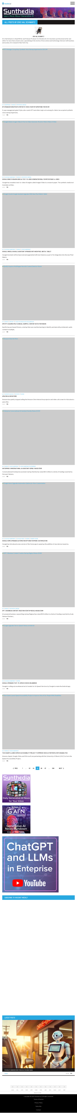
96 (41, 768)
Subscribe (38, 1106)
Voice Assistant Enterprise (28, 466)
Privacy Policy (39, 1102)
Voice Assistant (26, 249)
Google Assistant (10, 177)
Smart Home (34, 538)
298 (53, 768)
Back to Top (37, 1092)
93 (29, 768)
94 (33, 768)
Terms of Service (38, 1099)
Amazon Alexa (9, 394)
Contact (38, 1110)
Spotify (11, 321)
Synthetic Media (21, 104)
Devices (17, 394)
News (13, 104)
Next (60, 768)
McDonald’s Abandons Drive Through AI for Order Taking (19, 1070)
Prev (16, 768)
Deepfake (7, 104)
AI (2, 104)
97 (45, 768)
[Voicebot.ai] (29, 3)
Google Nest (21, 538)
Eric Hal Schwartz (26, 22)
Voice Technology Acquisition (24, 321)
